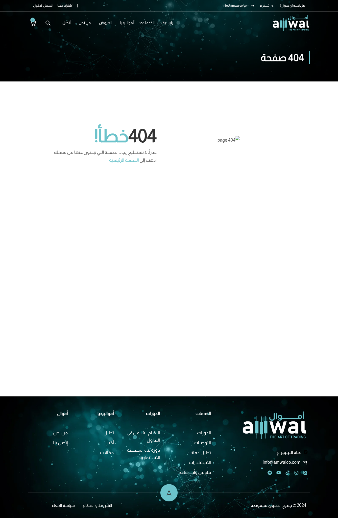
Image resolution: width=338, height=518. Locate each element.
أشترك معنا (64, 5)
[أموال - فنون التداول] (291, 22)
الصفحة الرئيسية (124, 160)
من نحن (85, 23)
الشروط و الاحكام (97, 505)
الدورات (204, 432)
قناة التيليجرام (289, 452)
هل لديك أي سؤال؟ (292, 5)
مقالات (107, 452)
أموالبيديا (127, 23)
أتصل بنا (64, 23)
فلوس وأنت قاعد (195, 472)
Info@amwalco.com (281, 462)
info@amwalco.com (236, 5)
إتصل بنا (60, 442)
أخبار (110, 442)
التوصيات (202, 442)
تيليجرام (264, 5)
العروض (105, 23)
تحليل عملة (201, 452)
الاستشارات (200, 462)
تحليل (108, 432)
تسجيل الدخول (42, 5)
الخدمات (148, 23)
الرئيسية (169, 23)
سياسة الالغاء (63, 505)
